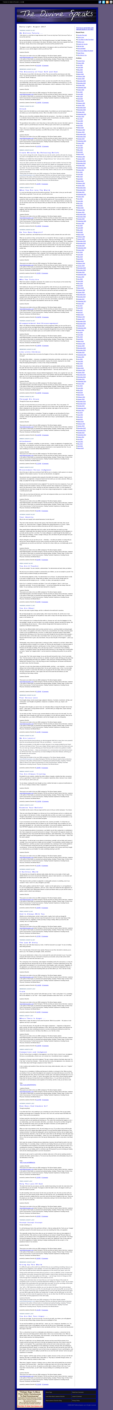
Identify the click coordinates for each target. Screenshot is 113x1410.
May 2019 (80, 256)
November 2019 (82, 243)
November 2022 (82, 163)
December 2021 (82, 187)
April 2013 (80, 419)
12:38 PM (38, 345)
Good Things (81, 53)
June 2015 (80, 361)
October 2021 (81, 192)
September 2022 (82, 167)
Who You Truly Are (29, 279)
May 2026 (80, 69)
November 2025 (82, 83)
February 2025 (81, 103)
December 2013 (82, 401)
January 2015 (81, 372)
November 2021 (82, 190)
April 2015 (80, 366)
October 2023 (81, 138)
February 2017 (81, 317)
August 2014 (81, 383)
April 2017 (80, 312)
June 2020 (80, 228)
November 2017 (82, 296)
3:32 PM (38, 1012)
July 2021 (80, 199)
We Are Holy (81, 46)
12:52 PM (38, 317)
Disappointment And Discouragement (39, 323)
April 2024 (80, 125)
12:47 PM (38, 146)
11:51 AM (38, 1384)
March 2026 (81, 74)
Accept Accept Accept (31, 1222)
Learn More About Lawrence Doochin (55, 1396)
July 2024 (80, 118)
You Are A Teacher (29, 566)
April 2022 (80, 179)
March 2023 (81, 154)
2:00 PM (38, 1258)
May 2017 (80, 310)
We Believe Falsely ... (31, 33)
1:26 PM (38, 184)
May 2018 (80, 283)
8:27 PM (38, 511)
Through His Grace (29, 399)
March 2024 (81, 127)
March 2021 (81, 207)
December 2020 (82, 214)
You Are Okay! (27, 608)
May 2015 (80, 363)
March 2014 (81, 394)
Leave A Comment (77, 1396)
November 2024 (82, 109)
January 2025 (81, 105)
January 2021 (81, 212)
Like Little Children (30, 352)
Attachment (26, 441)
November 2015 (82, 350)
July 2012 (80, 439)
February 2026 (81, 76)
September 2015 (82, 354)
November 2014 (82, 377)
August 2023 (81, 143)
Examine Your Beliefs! (31, 807)
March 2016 (81, 341)
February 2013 (81, 423)
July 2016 (80, 332)
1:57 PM (38, 936)
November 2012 (82, 430)
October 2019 (81, 245)
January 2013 (81, 426)
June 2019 (80, 254)
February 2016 (81, 343)
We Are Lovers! (28, 738)
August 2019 (81, 250)
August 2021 (81, 196)
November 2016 (82, 323)
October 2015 (81, 352)
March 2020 (81, 234)
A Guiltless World (29, 872)
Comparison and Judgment (33, 1052)
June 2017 (80, 308)
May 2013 (80, 417)
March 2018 (81, 288)
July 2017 (80, 305)
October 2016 (81, 325)
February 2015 (81, 370)
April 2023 (80, 152)
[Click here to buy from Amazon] (30, 1407)
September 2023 (82, 141)
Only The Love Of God (31, 1184)
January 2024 (81, 132)
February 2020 (81, 236)
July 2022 (80, 172)
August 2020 (81, 223)
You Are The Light (82, 35)
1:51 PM (38, 1310)
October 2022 (81, 165)
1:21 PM (38, 732)
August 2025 (81, 89)
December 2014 (82, 374)
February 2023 (81, 156)
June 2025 (80, 94)
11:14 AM (38, 985)
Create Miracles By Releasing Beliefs (39, 152)
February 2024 (81, 130)
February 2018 (81, 290)
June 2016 (80, 334)
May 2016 (80, 337)
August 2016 (81, 330)
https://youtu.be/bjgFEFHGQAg (28, 1084)
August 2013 (81, 410)
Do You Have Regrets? (31, 232)
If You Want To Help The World (85, 39)
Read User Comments (78, 1392)
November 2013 (82, 403)
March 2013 (81, 421)
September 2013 (82, 408)
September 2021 (82, 194)
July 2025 (80, 92)
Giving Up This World (31, 1264)
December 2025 (82, 81)
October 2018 (81, 272)
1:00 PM (38, 907)
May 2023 (80, 150)
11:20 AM (38, 691)
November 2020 (82, 216)
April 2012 (80, 446)
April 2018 (80, 285)
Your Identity (27, 517)
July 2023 (80, 145)
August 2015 (81, 357)
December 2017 (82, 294)
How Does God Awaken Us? (34, 1106)
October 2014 (81, 379)
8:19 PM (38, 602)
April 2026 (80, 72)
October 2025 (81, 85)
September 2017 (82, 301)
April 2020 (80, 232)
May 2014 (80, 390)
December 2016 (82, 321)
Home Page (49, 1392)
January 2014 (81, 399)
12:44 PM (38, 102)
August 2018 (81, 277)
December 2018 (82, 268)
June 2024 (80, 121)
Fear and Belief (81, 48)
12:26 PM (38, 1045)
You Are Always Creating (33, 774)
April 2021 (80, 205)
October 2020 (81, 219)
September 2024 (82, 114)
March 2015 (81, 368)
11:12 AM (38, 463)
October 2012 (81, 432)
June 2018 (80, 281)
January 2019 (81, 265)
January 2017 (81, 319)
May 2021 (80, 203)
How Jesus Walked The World (85, 50)
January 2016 (81, 346)
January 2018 (81, 292)
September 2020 (82, 221)
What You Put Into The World (35, 190)
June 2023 (80, 147)
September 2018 (82, 274)
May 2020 (80, 230)
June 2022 (80, 174)
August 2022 (81, 170)
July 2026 (80, 65)
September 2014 (82, 381)
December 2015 (82, 348)
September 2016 (82, 328)
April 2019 (80, 259)
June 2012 (80, 441)
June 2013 (80, 415)
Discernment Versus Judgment (35, 470)
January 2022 (81, 185)
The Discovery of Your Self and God (39, 72)
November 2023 (82, 136)
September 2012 (82, 435)
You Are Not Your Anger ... (34, 1316)
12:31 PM (38, 435)
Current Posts (81, 61)
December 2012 (82, 428)
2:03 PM (38, 1216)
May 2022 (80, 176)
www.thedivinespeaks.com (26, 57)
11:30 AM (38, 226)
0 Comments (45, 65)
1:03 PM (38, 273)
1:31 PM (38, 865)
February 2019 (81, 263)
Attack (23, 109)
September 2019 (82, 248)
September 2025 (82, 87)
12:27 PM (38, 1099)
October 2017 (81, 299)
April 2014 (80, 392)
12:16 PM (38, 801)
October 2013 (81, 406)
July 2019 (80, 252)
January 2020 (81, 239)
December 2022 (82, 161)
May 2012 (80, 443)
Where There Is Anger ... (33, 1018)
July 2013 (80, 412)
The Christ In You (82, 55)
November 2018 (82, 270)
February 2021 (81, 210)
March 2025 (81, 101)
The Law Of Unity (29, 942)
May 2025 (80, 96)
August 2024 (81, 116)
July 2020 (80, 225)
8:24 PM (38, 559)
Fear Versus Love (29, 698)
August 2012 (81, 437)
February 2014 (81, 397)
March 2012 (81, 448)
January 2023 (81, 159)
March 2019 (81, 261)
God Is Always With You (32, 914)
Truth (22, 991)
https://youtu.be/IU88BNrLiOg (27, 1162)
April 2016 (80, 339)
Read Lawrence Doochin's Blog (54, 1400)
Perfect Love (81, 42)
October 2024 (81, 112)
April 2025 (80, 98)
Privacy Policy (76, 1400)
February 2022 (81, 183)
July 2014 (80, 386)
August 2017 (81, 303)
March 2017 (81, 314)
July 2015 (80, 359)
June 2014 (80, 388)
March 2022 (81, 181)
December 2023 (82, 134)
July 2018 (80, 279)
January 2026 (81, 78)
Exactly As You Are (82, 44)
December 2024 (82, 107)
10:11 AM (38, 65)
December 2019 (82, 241)
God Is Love (81, 37)
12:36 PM (38, 393)
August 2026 (81, 63)
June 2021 (80, 201)
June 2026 (80, 67)
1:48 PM (38, 767)
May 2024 (80, 123)
